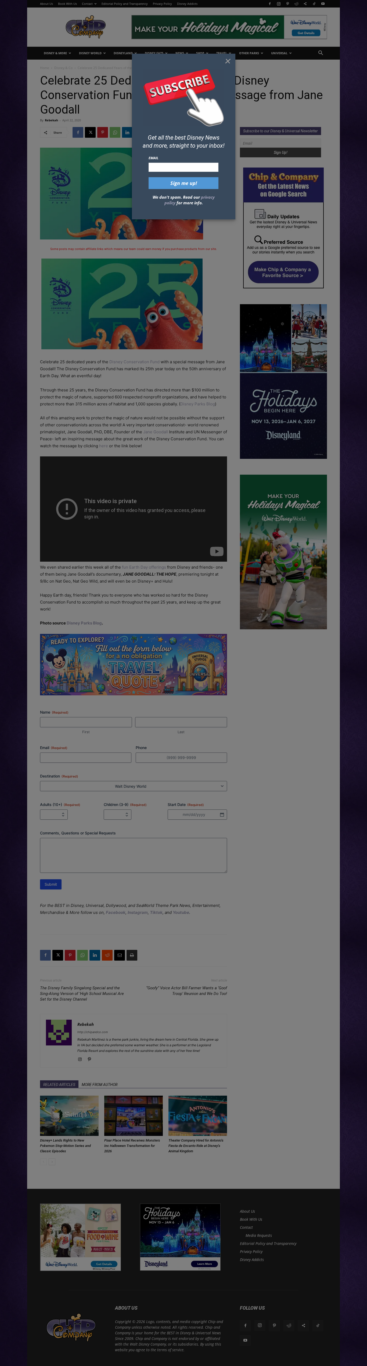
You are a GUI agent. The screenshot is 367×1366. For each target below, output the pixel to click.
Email (154, 157)
